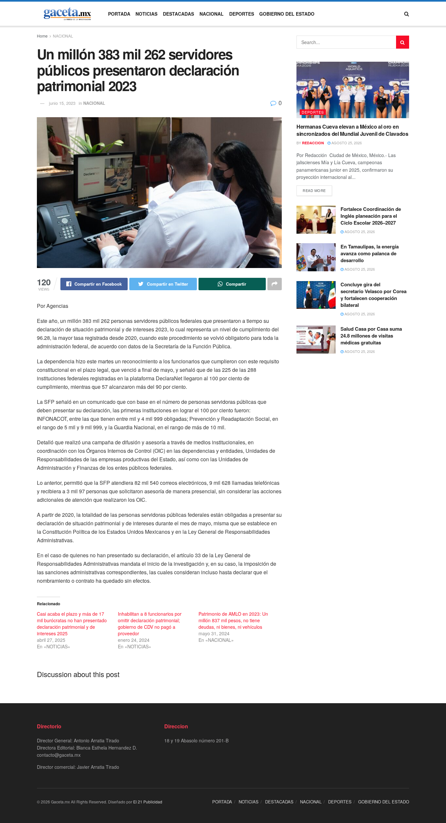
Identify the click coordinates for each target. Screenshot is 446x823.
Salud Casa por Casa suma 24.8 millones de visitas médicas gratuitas (371, 335)
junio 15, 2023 (62, 103)
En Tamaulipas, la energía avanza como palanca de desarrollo (370, 253)
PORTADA (119, 13)
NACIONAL (211, 13)
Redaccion (313, 142)
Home (42, 36)
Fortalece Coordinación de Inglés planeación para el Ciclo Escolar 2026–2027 (371, 215)
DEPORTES (241, 13)
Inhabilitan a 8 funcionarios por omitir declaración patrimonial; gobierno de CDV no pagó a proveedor (150, 623)
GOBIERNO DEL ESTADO (286, 13)
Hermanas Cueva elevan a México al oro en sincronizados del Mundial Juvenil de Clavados (352, 130)
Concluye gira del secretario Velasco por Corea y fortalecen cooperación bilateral (373, 295)
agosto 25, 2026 (346, 142)
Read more (314, 190)
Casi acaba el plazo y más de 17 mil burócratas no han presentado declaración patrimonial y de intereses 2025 (72, 623)
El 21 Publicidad (147, 801)
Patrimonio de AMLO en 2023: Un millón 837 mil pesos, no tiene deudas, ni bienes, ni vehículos (233, 620)
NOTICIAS (146, 13)
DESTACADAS (178, 13)
